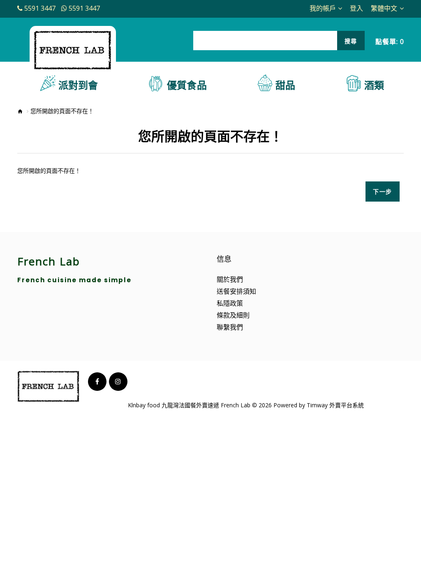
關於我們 (230, 279)
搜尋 (351, 41)
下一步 (382, 191)
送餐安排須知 (236, 291)
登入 (356, 8)
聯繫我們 (230, 327)
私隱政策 (230, 303)
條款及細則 (233, 315)
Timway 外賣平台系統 (335, 405)
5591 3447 (40, 8)
